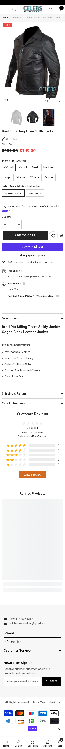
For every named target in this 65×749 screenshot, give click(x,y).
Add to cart (25, 235)
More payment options (33, 255)
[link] (32, 584)
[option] (32, 63)
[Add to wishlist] (53, 235)
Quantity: (7, 216)
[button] (53, 101)
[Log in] (51, 9)
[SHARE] (60, 236)
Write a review (32, 474)
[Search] (14, 9)
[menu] (4, 9)
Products (16, 17)
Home (5, 17)
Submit (51, 681)
